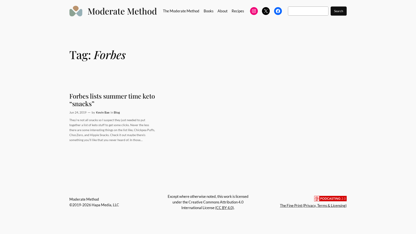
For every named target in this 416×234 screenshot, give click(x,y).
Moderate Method (122, 11)
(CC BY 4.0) (224, 207)
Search (338, 11)
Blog (117, 112)
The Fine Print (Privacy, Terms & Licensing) (313, 205)
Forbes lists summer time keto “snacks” (112, 99)
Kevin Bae (102, 112)
